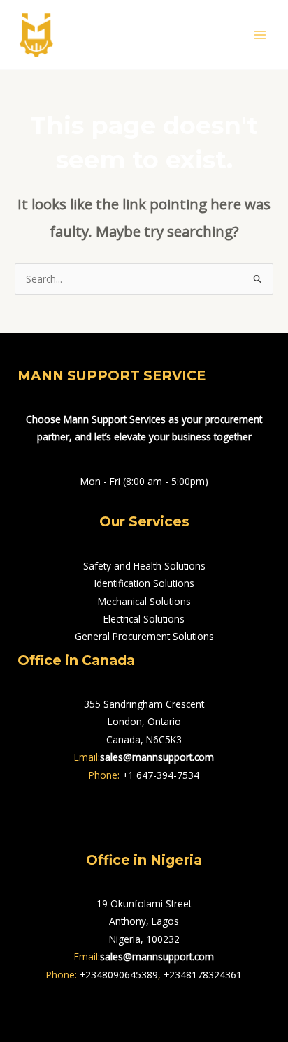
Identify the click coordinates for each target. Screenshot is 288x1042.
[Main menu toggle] (260, 34)
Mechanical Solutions (144, 601)
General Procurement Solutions (144, 636)
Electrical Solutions (144, 618)
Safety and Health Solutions (144, 565)
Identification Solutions (144, 583)
